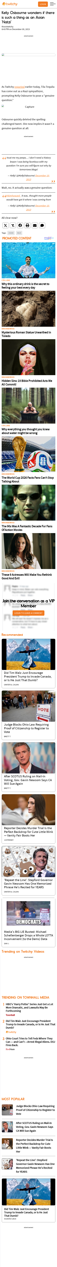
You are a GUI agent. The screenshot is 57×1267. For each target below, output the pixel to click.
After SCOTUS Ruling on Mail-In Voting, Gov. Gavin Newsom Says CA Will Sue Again (28, 780)
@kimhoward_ (13, 196)
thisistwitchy (7, 27)
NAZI (19, 233)
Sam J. (6, 944)
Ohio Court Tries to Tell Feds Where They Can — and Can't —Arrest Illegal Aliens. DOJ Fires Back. (30, 1042)
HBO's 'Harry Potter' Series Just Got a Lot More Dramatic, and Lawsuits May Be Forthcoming (29, 1007)
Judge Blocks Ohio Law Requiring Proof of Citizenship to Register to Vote (26, 728)
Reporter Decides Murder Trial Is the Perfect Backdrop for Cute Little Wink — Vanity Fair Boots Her (28, 832)
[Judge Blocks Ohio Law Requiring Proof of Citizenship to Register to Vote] (28, 706)
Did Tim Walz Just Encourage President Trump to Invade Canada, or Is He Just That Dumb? (28, 676)
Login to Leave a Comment (28, 613)
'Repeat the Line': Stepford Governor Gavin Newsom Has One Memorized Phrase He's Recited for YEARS (28, 884)
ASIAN (11, 233)
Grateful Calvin (11, 685)
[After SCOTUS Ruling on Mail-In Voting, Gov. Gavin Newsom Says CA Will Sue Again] (28, 758)
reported (19, 87)
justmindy (9, 840)
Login (43, 4)
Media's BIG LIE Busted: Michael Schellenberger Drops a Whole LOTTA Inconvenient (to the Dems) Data (28, 935)
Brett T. (7, 737)
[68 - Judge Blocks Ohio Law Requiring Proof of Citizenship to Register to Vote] (7, 1109)
